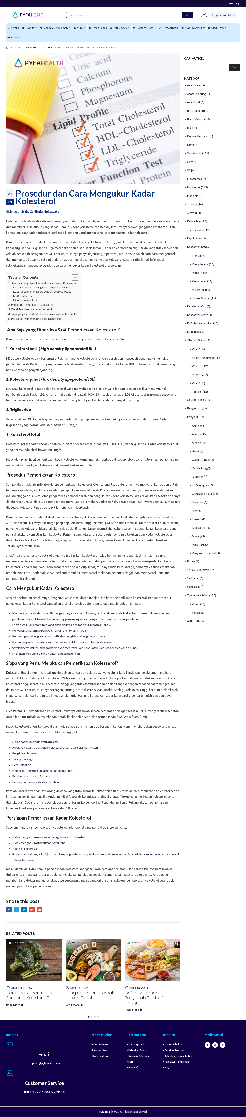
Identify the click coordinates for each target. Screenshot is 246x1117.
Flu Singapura (200, 485)
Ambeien (197, 425)
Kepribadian (194, 238)
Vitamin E (198, 383)
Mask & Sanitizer (195, 27)
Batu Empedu (195, 110)
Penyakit (192, 417)
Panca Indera (200, 264)
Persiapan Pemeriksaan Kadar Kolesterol (36, 318)
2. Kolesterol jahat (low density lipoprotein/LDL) (44, 291)
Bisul (190, 128)
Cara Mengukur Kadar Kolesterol (31, 309)
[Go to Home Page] (7, 47)
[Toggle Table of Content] (73, 277)
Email (39, 909)
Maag (195, 536)
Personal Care (144, 27)
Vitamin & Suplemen (56, 27)
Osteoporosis (195, 399)
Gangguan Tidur (202, 493)
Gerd (190, 162)
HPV (195, 510)
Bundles (16, 37)
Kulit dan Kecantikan (200, 323)
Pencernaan (199, 272)
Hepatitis (197, 502)
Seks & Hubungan (198, 569)
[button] (88, 1017)
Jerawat (192, 212)
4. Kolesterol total (27, 300)
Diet (190, 144)
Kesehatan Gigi (196, 306)
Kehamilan (193, 221)
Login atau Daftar (223, 15)
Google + (32, 909)
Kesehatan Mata (197, 314)
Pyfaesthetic (170, 27)
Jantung (192, 204)
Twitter (16, 909)
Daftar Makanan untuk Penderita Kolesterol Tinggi (32, 995)
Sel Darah (193, 578)
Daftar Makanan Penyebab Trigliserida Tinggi (147, 998)
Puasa (196, 604)
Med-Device (218, 27)
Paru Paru (198, 544)
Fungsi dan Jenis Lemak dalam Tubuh (90, 995)
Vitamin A (198, 349)
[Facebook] (207, 1045)
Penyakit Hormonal (204, 553)
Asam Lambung (196, 94)
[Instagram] (222, 1045)
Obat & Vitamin (196, 340)
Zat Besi (197, 391)
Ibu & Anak (120, 27)
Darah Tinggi (200, 468)
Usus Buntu (194, 620)
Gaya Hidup (194, 153)
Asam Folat (194, 85)
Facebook (9, 909)
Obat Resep (99, 27)
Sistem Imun (199, 289)
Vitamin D (198, 374)
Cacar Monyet (201, 459)
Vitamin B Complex (203, 357)
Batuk (195, 451)
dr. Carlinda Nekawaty (42, 211)
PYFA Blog (234, 3)
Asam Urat (193, 102)
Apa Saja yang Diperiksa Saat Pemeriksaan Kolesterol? (44, 283)
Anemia (196, 434)
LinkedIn (24, 909)
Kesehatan (194, 246)
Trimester (198, 230)
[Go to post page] (34, 960)
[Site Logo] (29, 15)
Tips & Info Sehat (198, 595)
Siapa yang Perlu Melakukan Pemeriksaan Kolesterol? (43, 314)
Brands (30, 27)
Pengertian (194, 408)
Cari (234, 67)
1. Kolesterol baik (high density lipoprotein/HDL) (44, 287)
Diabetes (197, 476)
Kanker (196, 519)
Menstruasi (194, 331)
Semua (15, 27)
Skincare (192, 586)
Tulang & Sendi (201, 298)
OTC (80, 27)
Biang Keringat (196, 119)
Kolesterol (198, 527)
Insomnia (192, 196)
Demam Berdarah (198, 136)
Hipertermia (194, 178)
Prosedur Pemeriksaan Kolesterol (32, 304)
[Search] (187, 15)
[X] (215, 1045)
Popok (191, 561)
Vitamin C (198, 366)
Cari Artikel (194, 58)
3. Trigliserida (24, 295)
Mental (196, 255)
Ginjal (190, 170)
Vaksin (196, 612)
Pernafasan (199, 281)
